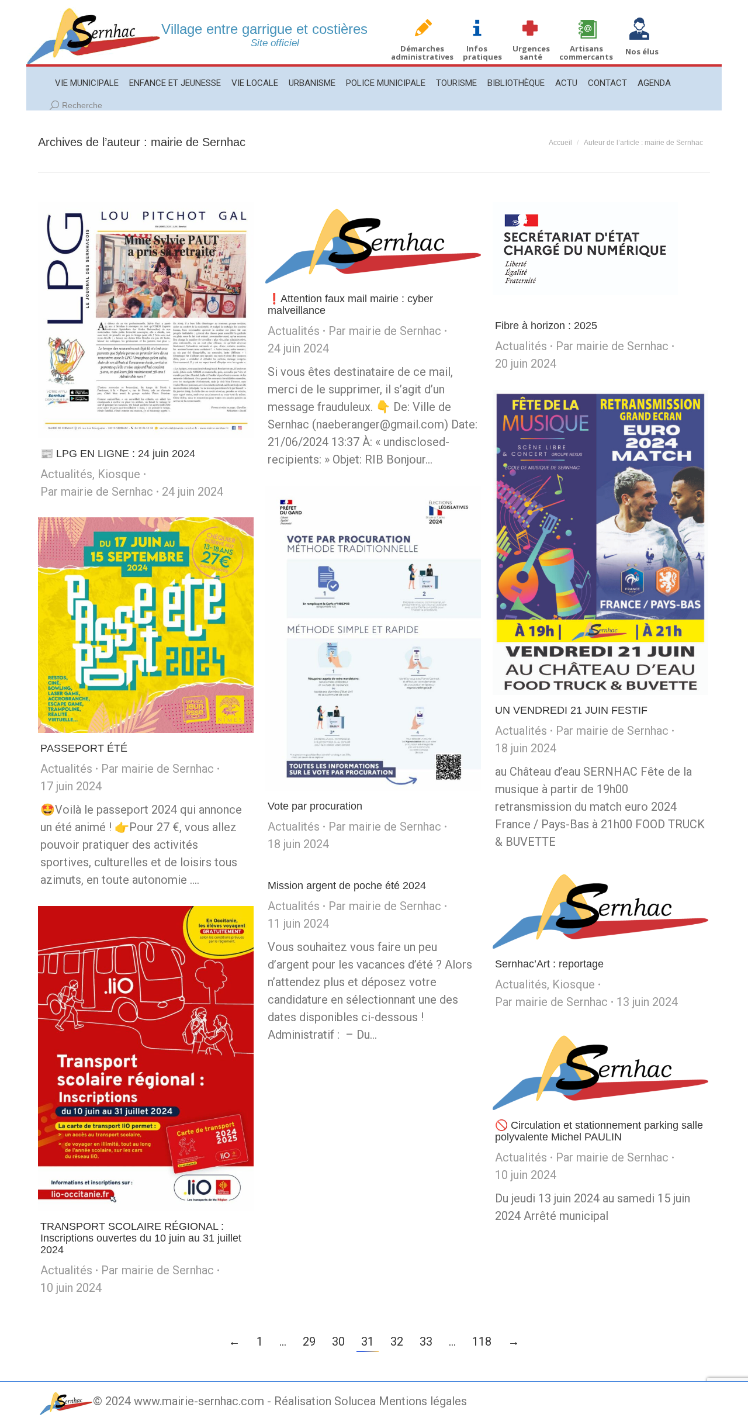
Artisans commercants (586, 52)
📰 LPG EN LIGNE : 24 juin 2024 (117, 453)
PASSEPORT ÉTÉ (83, 748)
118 (481, 1341)
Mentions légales (423, 1401)
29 (309, 1341)
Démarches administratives (422, 52)
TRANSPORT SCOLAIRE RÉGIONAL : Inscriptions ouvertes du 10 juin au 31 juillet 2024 (140, 1238)
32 (396, 1341)
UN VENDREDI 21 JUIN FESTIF (571, 710)
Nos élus (642, 51)
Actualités (66, 474)
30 (338, 1341)
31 (367, 1341)
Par (96, 492)
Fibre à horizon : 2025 (546, 325)
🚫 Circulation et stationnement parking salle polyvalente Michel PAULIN (599, 1131)
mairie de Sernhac (198, 142)
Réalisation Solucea (325, 1401)
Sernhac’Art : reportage (549, 964)
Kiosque (119, 474)
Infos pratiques (482, 52)
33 (426, 1341)
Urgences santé (531, 52)
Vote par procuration (315, 806)
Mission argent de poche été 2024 (347, 885)
